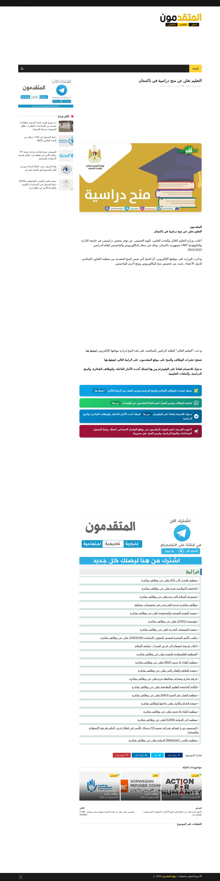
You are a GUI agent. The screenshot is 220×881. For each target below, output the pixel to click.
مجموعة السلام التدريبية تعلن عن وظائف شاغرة (168, 596)
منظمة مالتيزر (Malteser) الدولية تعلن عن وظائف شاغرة (163, 740)
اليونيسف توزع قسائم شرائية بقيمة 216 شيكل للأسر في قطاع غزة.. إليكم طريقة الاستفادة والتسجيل (37, 155)
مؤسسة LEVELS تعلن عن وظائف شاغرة (172, 621)
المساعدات (181, 68)
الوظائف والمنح (88, 68)
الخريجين (118, 68)
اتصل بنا (161, 3)
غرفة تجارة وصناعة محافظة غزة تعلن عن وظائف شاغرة (163, 679)
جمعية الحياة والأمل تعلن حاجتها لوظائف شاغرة (169, 703)
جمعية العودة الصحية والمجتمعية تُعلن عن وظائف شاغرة (163, 613)
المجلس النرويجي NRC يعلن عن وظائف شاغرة (142, 792)
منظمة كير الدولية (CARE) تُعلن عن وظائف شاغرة (167, 720)
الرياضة (73, 68)
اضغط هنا (91, 350)
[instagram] (30, 3)
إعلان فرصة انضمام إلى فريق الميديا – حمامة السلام (166, 646)
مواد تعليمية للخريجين (136, 68)
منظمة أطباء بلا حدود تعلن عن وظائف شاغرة (170, 711)
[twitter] (20, 3)
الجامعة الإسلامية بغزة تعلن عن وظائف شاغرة (169, 588)
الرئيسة (195, 68)
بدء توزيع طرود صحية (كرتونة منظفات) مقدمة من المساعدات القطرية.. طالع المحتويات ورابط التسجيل (38, 126)
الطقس (42, 68)
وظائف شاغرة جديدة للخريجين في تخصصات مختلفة (165, 605)
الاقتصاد (104, 68)
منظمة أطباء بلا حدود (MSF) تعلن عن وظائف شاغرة (166, 662)
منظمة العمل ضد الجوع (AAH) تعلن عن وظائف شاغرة (164, 695)
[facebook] (25, 3)
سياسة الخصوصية (172, 3)
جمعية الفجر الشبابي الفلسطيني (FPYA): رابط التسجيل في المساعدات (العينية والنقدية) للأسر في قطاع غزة (37, 184)
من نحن (184, 3)
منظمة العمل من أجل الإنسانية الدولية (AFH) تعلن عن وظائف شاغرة (181, 792)
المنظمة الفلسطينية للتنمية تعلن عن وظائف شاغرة (167, 654)
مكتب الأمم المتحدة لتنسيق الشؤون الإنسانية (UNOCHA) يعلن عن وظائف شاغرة (148, 637)
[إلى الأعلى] (20, 877)
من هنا (153, 369)
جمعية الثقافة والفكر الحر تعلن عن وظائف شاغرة (167, 670)
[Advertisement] (76, 34)
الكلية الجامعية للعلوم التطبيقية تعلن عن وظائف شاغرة (164, 687)
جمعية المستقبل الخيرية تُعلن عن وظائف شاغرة (168, 629)
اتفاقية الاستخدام (196, 3)
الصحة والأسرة (57, 68)
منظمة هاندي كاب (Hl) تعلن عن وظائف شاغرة (169, 580)
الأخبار (167, 68)
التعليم (156, 68)
